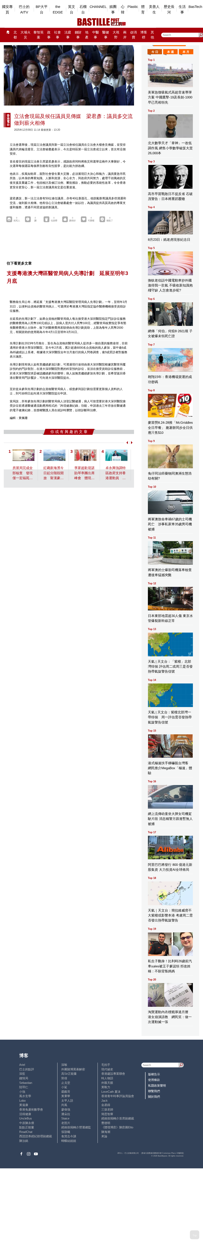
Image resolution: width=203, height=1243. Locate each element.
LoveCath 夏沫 (111, 1091)
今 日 (154, 51)
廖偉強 (65, 1109)
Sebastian (25, 1082)
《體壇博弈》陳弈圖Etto (117, 1127)
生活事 (182, 9)
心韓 (122, 9)
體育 (143, 9)
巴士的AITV (24, 9)
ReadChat (25, 1132)
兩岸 (124, 34)
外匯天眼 (107, 1082)
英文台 (71, 9)
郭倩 (64, 1078)
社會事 (57, 34)
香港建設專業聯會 (113, 1073)
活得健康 (25, 1114)
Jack (104, 1100)
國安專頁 (7, 9)
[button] (126, 442)
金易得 (105, 1105)
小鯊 (64, 1087)
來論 (104, 1136)
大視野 (116, 34)
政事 (49, 34)
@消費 (133, 34)
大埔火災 (25, 34)
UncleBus (25, 1118)
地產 (86, 34)
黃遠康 (23, 1105)
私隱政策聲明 (157, 1085)
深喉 (64, 1064)
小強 (22, 1091)
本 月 (186, 51)
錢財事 (78, 34)
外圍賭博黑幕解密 (73, 1069)
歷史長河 (169, 9)
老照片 (65, 1123)
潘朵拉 (65, 1114)
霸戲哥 (65, 1091)
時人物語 (107, 1078)
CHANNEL (98, 7)
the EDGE (58, 9)
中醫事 (95, 34)
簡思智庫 (107, 1114)
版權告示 (154, 1074)
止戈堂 (65, 1082)
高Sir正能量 (69, 1073)
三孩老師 (107, 1109)
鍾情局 (23, 1078)
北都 (15, 34)
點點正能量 (26, 1127)
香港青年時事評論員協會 (117, 1096)
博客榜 (143, 34)
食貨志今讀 (68, 1136)
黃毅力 (105, 1087)
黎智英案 (39, 34)
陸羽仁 (23, 1087)
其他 (152, 34)
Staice (65, 1118)
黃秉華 (65, 1096)
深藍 (22, 1073)
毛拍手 (105, 1064)
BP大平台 (42, 9)
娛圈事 (113, 9)
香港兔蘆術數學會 (31, 1109)
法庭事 (67, 34)
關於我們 (154, 1096)
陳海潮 (105, 1132)
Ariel (22, 1064)
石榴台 (83, 9)
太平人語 (67, 1100)
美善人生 (154, 9)
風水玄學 (25, 1096)
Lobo (22, 1100)
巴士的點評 (26, 1069)
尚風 (64, 1105)
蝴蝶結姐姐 (68, 1140)
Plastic (132, 7)
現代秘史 (107, 1069)
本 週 (170, 51)
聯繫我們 (154, 1091)
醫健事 (105, 34)
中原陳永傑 (26, 1123)
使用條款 (154, 1079)
